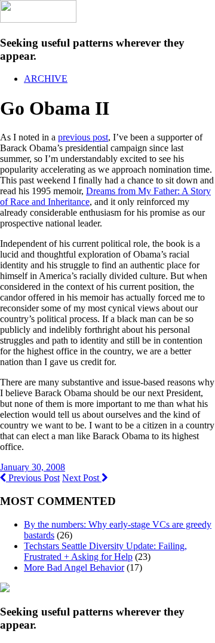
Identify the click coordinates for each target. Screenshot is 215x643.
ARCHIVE (45, 79)
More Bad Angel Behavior (74, 567)
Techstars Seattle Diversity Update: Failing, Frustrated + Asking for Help (105, 551)
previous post (83, 137)
